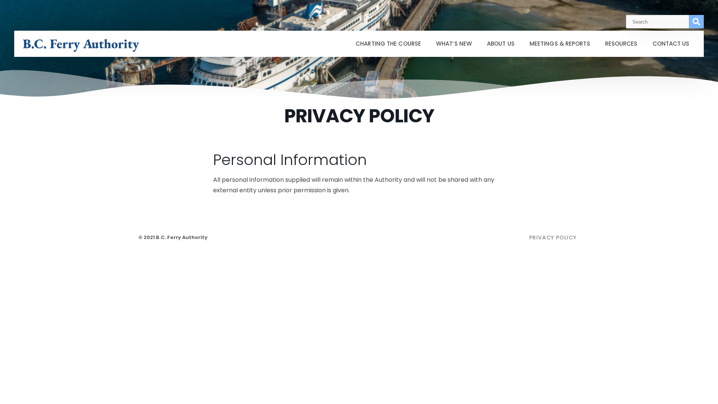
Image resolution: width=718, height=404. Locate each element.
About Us (501, 44)
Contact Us (671, 44)
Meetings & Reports (560, 44)
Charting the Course (388, 44)
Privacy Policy (553, 237)
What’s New (454, 44)
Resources (621, 44)
